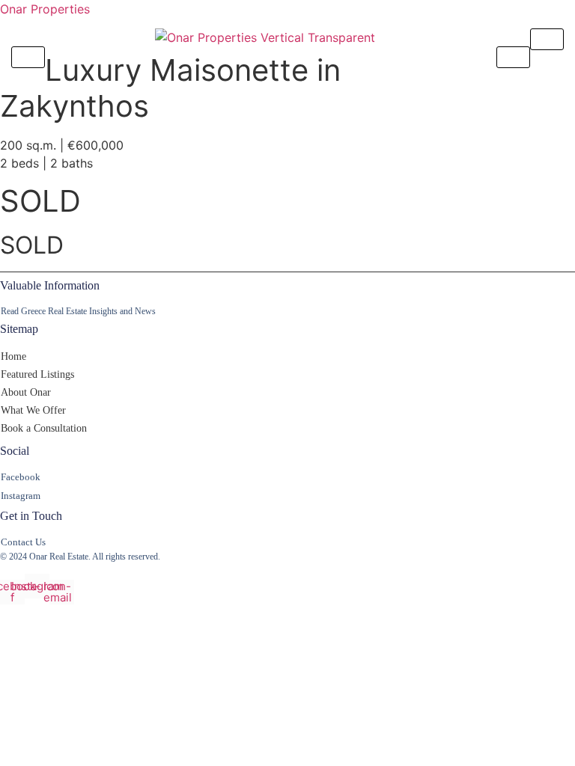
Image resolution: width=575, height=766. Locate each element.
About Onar (26, 392)
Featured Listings (37, 374)
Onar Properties (45, 8)
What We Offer (33, 410)
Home (13, 356)
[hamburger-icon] (547, 39)
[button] (287, 375)
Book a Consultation (44, 428)
